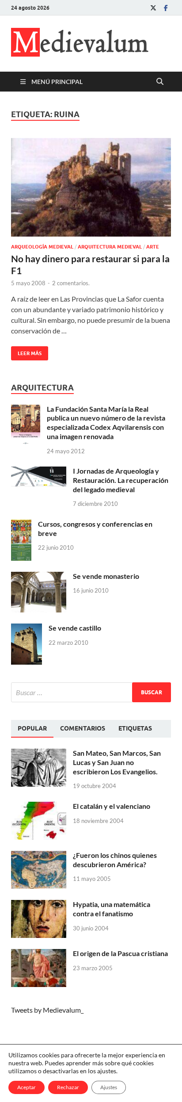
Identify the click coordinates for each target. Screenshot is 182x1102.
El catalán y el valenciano (111, 806)
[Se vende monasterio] (38, 577)
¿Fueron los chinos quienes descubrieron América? (115, 860)
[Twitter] (153, 7)
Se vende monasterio (106, 576)
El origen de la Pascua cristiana (120, 953)
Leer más (26, 351)
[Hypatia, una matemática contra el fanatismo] (38, 905)
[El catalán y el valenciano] (38, 807)
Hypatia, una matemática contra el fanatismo (111, 909)
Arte (152, 247)
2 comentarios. (71, 283)
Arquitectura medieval (110, 247)
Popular (32, 728)
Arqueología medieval (42, 247)
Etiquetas (135, 728)
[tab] (32, 729)
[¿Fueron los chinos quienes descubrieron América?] (38, 856)
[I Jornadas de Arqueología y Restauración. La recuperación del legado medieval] (38, 471)
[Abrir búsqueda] (160, 82)
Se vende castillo (75, 628)
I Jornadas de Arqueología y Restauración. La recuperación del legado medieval (120, 480)
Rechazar (68, 1087)
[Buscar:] (91, 692)
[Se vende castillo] (26, 628)
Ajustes (108, 1087)
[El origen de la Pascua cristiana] (38, 954)
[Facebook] (165, 7)
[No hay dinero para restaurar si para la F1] (91, 187)
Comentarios (82, 728)
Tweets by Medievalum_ (47, 1010)
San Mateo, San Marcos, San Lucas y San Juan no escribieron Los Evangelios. (117, 762)
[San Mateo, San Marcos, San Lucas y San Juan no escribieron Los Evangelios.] (38, 754)
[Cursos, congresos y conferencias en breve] (21, 524)
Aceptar (26, 1087)
